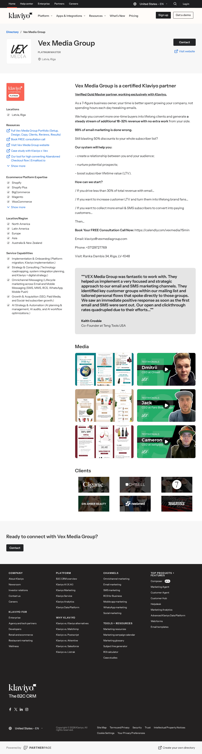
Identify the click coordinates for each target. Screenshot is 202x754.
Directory (12, 32)
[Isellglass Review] (166, 441)
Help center (26, 4)
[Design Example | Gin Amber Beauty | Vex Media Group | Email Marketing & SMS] (104, 369)
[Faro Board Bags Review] (166, 405)
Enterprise (44, 4)
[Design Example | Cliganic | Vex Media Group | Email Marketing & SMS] (104, 405)
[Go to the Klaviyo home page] (20, 16)
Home (12, 4)
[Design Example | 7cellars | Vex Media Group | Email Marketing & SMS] (104, 441)
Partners (59, 4)
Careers (73, 4)
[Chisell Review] (166, 369)
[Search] (175, 3)
